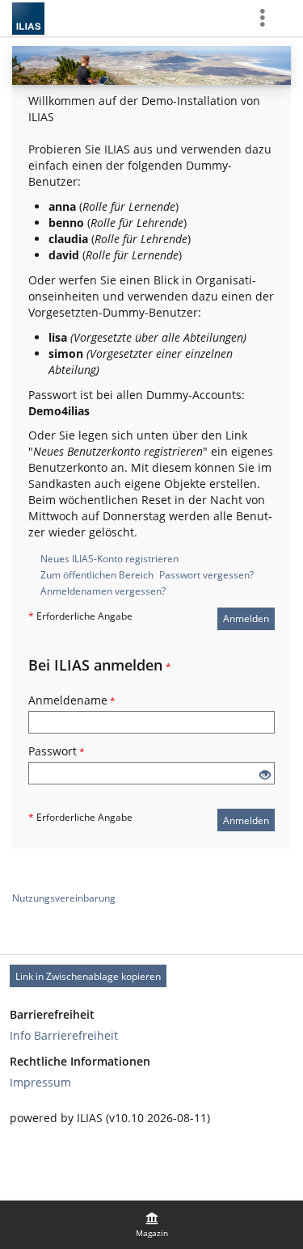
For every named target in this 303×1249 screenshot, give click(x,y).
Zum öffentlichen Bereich (97, 575)
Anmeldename (72, 700)
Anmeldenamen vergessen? (103, 591)
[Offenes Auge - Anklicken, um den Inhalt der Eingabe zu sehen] (265, 775)
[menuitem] (152, 1225)
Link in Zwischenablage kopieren (88, 976)
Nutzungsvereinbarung (64, 898)
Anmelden (246, 618)
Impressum (40, 1082)
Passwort (56, 751)
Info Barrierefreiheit (64, 1035)
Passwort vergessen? (206, 575)
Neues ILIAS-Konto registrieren (109, 559)
